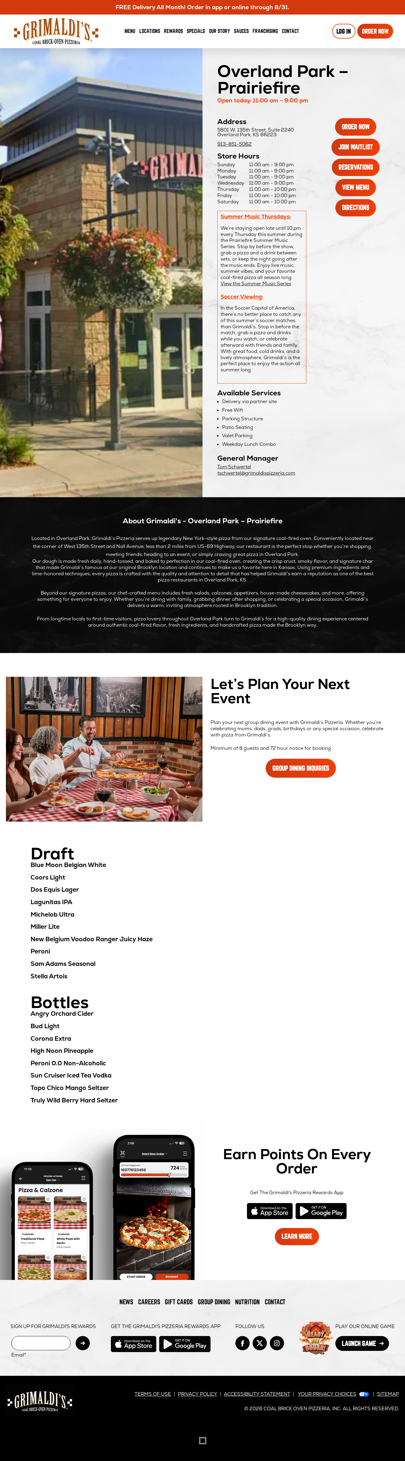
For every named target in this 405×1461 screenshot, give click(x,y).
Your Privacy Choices (327, 1394)
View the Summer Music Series (256, 284)
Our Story (219, 31)
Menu (130, 31)
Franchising (265, 31)
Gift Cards (179, 1301)
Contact (290, 31)
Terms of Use (153, 1394)
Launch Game (365, 1345)
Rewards (173, 31)
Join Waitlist (359, 149)
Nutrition (247, 1301)
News (126, 1301)
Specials (196, 31)
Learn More (300, 1238)
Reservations (359, 169)
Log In (344, 31)
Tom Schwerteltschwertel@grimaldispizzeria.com (256, 470)
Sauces (242, 32)
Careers (149, 1301)
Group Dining (214, 1301)
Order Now (377, 33)
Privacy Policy (197, 1394)
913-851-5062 (234, 144)
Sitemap (388, 1394)
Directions (359, 209)
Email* (18, 1355)
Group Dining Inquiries (300, 768)
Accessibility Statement (257, 1394)
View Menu (355, 187)
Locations (149, 31)
